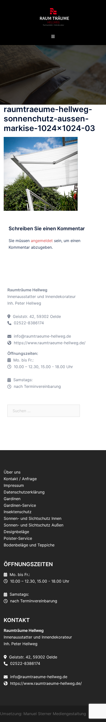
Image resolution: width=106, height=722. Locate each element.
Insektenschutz (18, 511)
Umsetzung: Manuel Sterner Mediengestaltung (43, 713)
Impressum (14, 485)
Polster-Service (18, 538)
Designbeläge (16, 531)
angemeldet (42, 240)
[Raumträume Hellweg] (52, 16)
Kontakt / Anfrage (20, 478)
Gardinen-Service (20, 505)
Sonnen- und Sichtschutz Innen (32, 518)
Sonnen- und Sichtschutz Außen (33, 525)
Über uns (12, 472)
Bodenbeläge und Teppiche (29, 544)
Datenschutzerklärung (24, 492)
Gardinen (12, 498)
